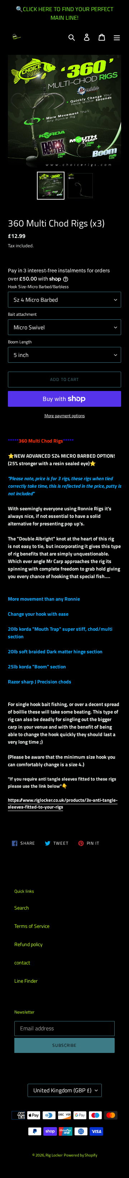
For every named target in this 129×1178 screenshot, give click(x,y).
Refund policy (28, 944)
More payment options (64, 415)
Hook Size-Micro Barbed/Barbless (38, 286)
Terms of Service (31, 926)
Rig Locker (54, 1155)
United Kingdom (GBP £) (62, 1090)
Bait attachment (22, 314)
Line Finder (26, 980)
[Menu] (116, 36)
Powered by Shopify (80, 1155)
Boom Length (20, 342)
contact (22, 962)
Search (21, 907)
